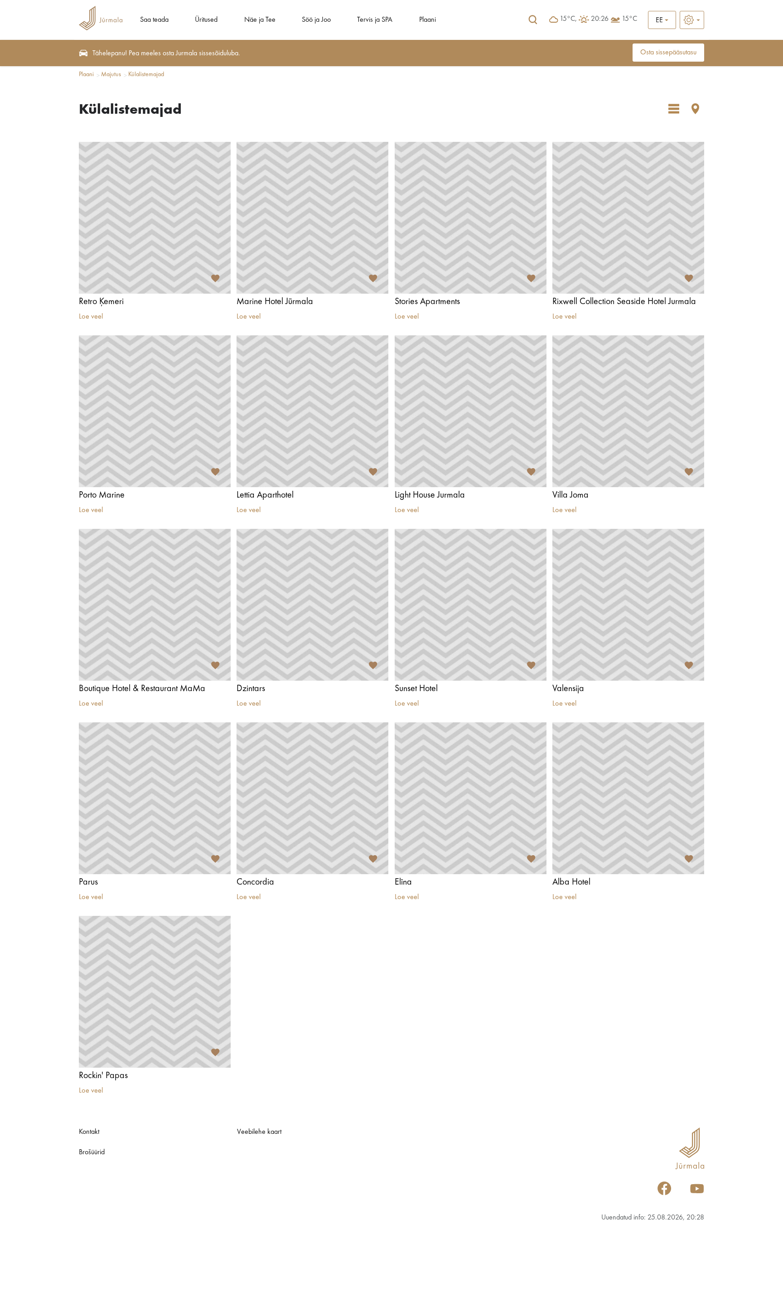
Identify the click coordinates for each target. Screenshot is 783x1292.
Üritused (206, 20)
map (695, 109)
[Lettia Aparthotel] (312, 411)
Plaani (427, 20)
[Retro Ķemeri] (155, 218)
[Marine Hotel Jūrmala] (312, 218)
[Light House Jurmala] (470, 411)
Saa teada (154, 20)
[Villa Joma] (628, 411)
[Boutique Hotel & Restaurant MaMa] (155, 605)
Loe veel (91, 316)
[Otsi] (533, 20)
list (674, 109)
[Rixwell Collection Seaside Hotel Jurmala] (628, 218)
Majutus (111, 74)
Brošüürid (92, 1152)
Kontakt (89, 1132)
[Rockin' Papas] (155, 992)
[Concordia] (312, 798)
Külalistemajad (146, 74)
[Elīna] (470, 798)
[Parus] (155, 798)
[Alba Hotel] (628, 798)
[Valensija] (628, 605)
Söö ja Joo (316, 20)
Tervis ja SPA (374, 20)
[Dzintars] (312, 605)
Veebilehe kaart (259, 1132)
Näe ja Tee (260, 20)
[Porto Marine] (155, 411)
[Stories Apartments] (470, 218)
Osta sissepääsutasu (668, 52)
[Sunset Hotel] (470, 605)
